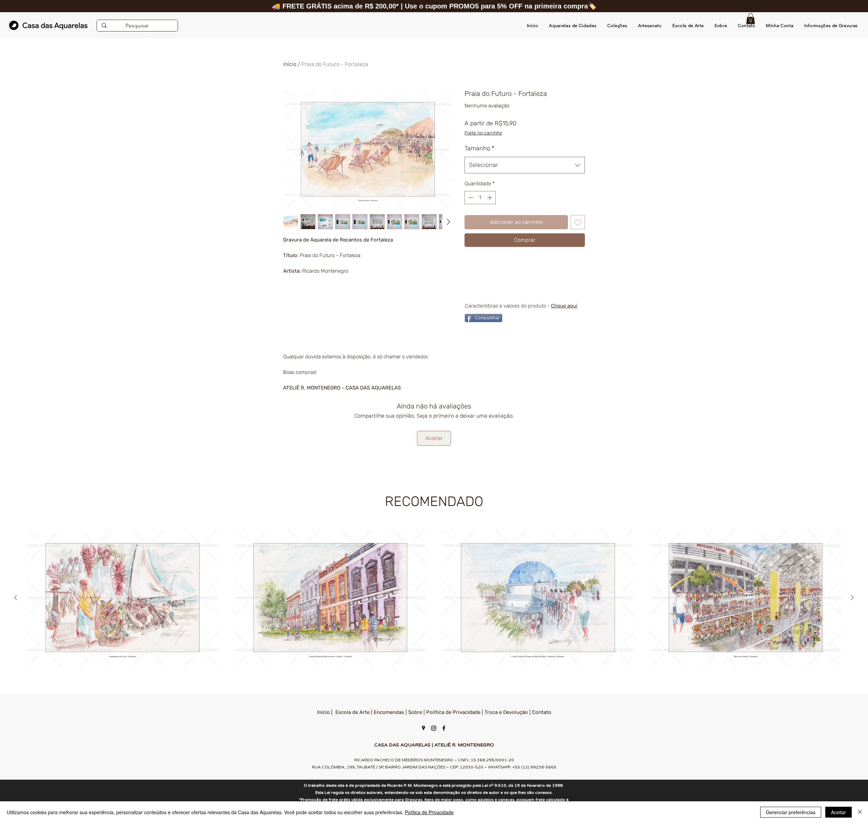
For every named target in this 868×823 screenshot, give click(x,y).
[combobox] (525, 165)
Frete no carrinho (483, 133)
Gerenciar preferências (790, 812)
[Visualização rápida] (122, 597)
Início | (326, 712)
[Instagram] (433, 728)
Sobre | (417, 712)
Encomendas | (391, 712)
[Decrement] (470, 197)
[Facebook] (443, 728)
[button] (750, 18)
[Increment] (490, 197)
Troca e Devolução (506, 712)
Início (289, 64)
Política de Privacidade (453, 712)
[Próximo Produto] (852, 597)
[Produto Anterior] (16, 597)
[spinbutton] (480, 197)
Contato (541, 712)
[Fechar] (860, 812)
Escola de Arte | (354, 712)
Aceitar (838, 812)
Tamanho (479, 148)
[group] (434, 598)
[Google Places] (423, 728)
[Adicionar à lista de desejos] (578, 222)
